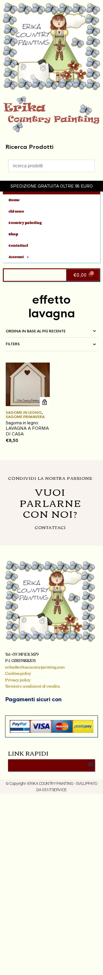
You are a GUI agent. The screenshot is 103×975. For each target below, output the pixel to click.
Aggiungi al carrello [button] (45, 402)
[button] (90, 764)
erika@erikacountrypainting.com (35, 666)
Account (16, 257)
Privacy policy (18, 679)
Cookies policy (18, 673)
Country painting (25, 222)
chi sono (16, 211)
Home (14, 200)
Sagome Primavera (25, 417)
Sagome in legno (23, 412)
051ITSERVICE (54, 789)
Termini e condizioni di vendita (32, 686)
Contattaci (18, 245)
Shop (13, 234)
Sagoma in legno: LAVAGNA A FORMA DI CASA (27, 428)
